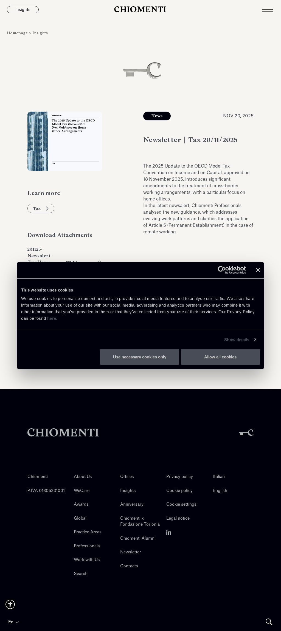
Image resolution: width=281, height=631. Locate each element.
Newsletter (130, 552)
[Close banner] (258, 270)
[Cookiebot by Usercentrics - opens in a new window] (222, 270)
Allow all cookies (220, 357)
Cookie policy (179, 491)
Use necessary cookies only (139, 357)
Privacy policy (179, 477)
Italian (219, 477)
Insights (40, 33)
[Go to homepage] (140, 9)
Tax (37, 208)
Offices (127, 477)
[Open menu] (271, 10)
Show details (236, 339)
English (220, 491)
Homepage (18, 33)
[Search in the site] (269, 622)
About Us (83, 477)
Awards (81, 504)
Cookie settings (181, 504)
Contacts (129, 566)
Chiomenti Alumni (138, 538)
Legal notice (178, 518)
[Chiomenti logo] (63, 432)
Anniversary (132, 504)
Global (80, 518)
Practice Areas (88, 532)
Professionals (87, 546)
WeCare (81, 491)
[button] (10, 604)
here (51, 318)
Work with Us (87, 560)
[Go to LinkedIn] (169, 532)
